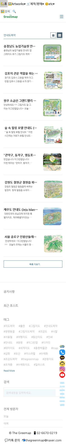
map (55, 348)
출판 (22, 325)
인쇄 (50, 336)
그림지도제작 (27, 331)
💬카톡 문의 (12, 440)
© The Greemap (20, 433)
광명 (20, 342)
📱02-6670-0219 (45, 433)
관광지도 (49, 359)
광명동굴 (10, 331)
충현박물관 (41, 348)
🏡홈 (4, 3)
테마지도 (10, 348)
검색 (58, 391)
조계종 (8, 364)
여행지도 (22, 336)
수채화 (44, 353)
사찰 (55, 331)
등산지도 (37, 336)
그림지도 (35, 325)
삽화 (7, 353)
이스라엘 (30, 353)
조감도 (43, 331)
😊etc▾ (49, 3)
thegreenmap (30, 359)
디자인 (46, 342)
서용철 (8, 336)
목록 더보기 (34, 264)
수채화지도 (24, 364)
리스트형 (59, 35)
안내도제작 (51, 325)
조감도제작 (11, 359)
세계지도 (25, 348)
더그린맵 (33, 342)
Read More (9, 370)
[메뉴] (61, 16)
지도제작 (10, 325)
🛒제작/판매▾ (35, 3)
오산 (17, 353)
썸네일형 (53, 35)
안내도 (8, 342)
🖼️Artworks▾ (16, 3)
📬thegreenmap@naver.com (42, 440)
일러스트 (40, 364)
